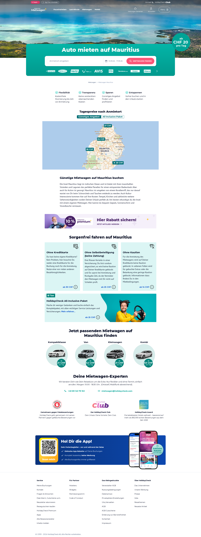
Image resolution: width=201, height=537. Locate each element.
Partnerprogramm (77, 494)
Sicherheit (106, 519)
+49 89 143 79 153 (76, 391)
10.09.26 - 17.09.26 (116, 61)
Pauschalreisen (60, 9)
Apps (39, 515)
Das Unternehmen (141, 486)
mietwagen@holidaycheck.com (117, 391)
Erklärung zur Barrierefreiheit (114, 515)
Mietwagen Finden (142, 61)
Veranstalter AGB (109, 486)
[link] (135, 10)
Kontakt (148, 2)
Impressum (106, 523)
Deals (34, 2)
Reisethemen (139, 502)
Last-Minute (74, 9)
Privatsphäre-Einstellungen (113, 498)
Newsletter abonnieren (46, 502)
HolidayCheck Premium (46, 511)
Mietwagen (87, 9)
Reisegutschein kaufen (46, 506)
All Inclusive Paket (113, 116)
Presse (137, 494)
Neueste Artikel (140, 506)
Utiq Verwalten (108, 502)
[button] (108, 125)
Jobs (136, 498)
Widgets (72, 490)
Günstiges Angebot (89, 116)
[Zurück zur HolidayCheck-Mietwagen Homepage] (39, 9)
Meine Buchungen (44, 486)
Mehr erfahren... (68, 311)
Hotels (97, 9)
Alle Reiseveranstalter (45, 519)
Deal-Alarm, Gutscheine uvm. (49, 498)
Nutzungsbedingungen (111, 490)
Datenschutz (107, 494)
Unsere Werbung (141, 490)
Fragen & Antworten (45, 494)
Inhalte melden (43, 523)
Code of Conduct (76, 498)
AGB (104, 506)
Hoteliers (73, 486)
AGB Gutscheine (108, 511)
